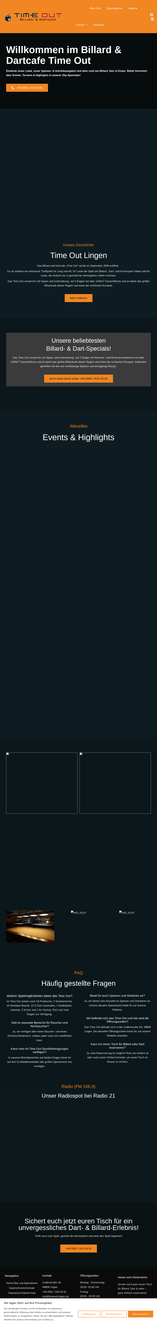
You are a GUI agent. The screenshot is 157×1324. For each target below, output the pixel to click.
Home (80, 8)
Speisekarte (114, 8)
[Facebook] (151, 14)
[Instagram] (152, 19)
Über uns (18, 1283)
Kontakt (99, 25)
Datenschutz (28, 1292)
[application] (86, 25)
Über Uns (95, 8)
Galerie (132, 8)
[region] (78, 1311)
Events (80, 25)
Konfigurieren (89, 1314)
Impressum (14, 1292)
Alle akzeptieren (140, 1314)
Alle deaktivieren (114, 1314)
